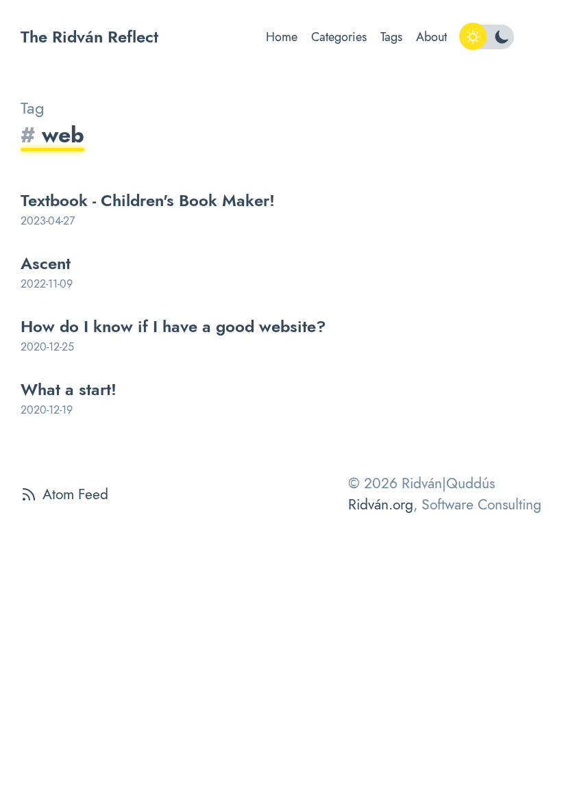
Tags (391, 37)
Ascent (46, 263)
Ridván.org (380, 504)
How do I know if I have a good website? (173, 326)
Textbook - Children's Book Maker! (148, 200)
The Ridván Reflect (89, 37)
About (431, 37)
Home (281, 37)
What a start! (69, 389)
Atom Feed (75, 494)
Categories (339, 37)
